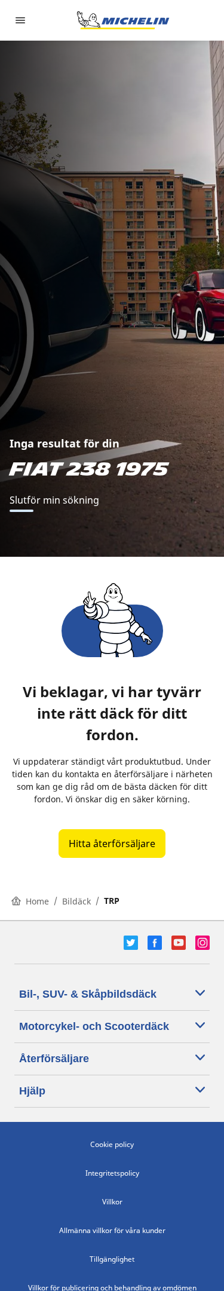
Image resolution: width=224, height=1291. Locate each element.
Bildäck (76, 901)
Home (37, 901)
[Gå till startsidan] (123, 20)
